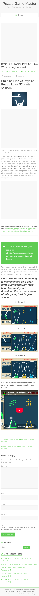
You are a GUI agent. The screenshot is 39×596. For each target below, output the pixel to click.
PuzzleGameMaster (10, 71)
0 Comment (21, 76)
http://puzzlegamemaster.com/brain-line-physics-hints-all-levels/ (19, 256)
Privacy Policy (31, 594)
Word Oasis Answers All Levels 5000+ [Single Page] (19, 564)
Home (5, 594)
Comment (5, 466)
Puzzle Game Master (19, 3)
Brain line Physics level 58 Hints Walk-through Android (16, 448)
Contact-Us (24, 594)
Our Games (11, 594)
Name (3, 494)
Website (4, 515)
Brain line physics (29, 71)
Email (3, 504)
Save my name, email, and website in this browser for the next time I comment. (18, 528)
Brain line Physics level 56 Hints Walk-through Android (17, 441)
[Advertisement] (19, 42)
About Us (17, 594)
